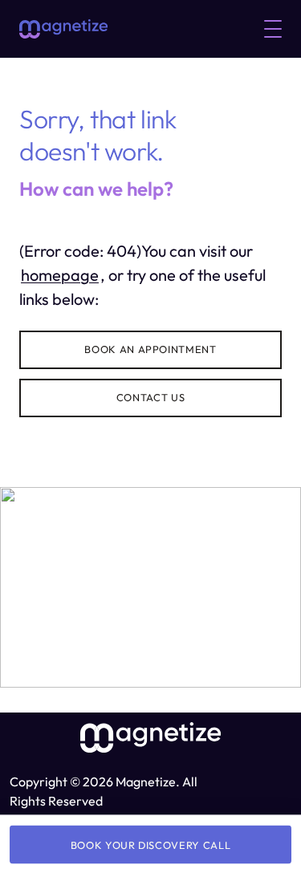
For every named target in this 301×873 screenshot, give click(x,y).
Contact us (150, 397)
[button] (273, 29)
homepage (60, 275)
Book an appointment (150, 349)
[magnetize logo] (63, 29)
